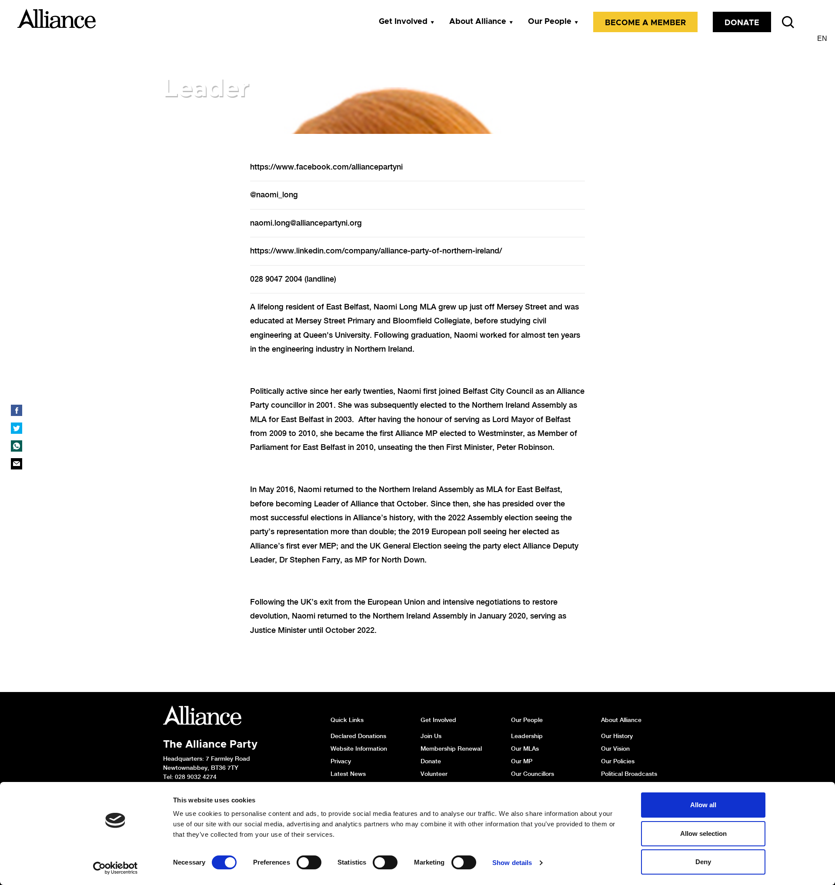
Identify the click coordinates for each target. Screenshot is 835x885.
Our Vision (615, 748)
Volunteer (434, 773)
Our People (549, 22)
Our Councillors (532, 773)
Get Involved (403, 22)
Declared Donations (358, 735)
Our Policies (618, 761)
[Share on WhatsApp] (16, 446)
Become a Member (645, 23)
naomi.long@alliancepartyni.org (306, 222)
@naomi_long (274, 194)
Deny (703, 861)
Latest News (348, 773)
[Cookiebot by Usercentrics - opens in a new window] (115, 868)
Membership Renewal (451, 748)
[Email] (16, 463)
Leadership (527, 735)
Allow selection (703, 833)
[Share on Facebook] (16, 410)
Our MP (521, 761)
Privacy (341, 761)
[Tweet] (16, 428)
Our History (617, 735)
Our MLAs (525, 748)
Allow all (703, 804)
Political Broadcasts (629, 773)
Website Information (359, 748)
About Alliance (477, 22)
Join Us (431, 735)
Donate (742, 23)
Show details (512, 862)
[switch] (309, 862)
